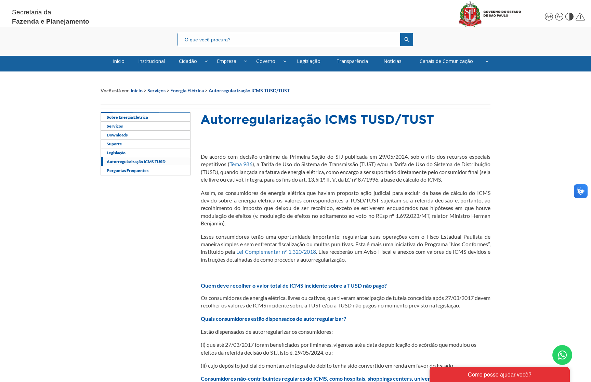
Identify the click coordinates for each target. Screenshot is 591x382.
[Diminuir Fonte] (558, 16)
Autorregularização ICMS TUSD (136, 161)
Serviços (156, 90)
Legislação (116, 152)
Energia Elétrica (187, 90)
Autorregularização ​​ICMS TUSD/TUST (249, 90)
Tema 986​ (240, 164)
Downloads (117, 134)
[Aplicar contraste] (569, 16)
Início (137, 90)
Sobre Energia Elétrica (127, 117)
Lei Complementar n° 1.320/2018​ (276, 251)
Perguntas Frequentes (127, 170)
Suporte (114, 143)
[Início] (498, 13)
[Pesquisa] (406, 39)
